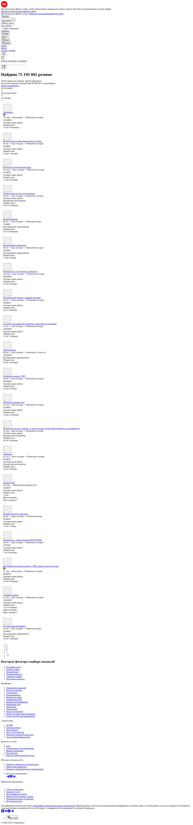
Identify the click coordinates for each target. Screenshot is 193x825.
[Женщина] (7, 107)
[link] (5, 39)
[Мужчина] (7, 136)
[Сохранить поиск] (3, 67)
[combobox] (13, 63)
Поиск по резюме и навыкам (14, 61)
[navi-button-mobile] (3, 54)
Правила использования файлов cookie (46, 14)
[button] (4, 46)
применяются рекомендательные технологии (53, 806)
